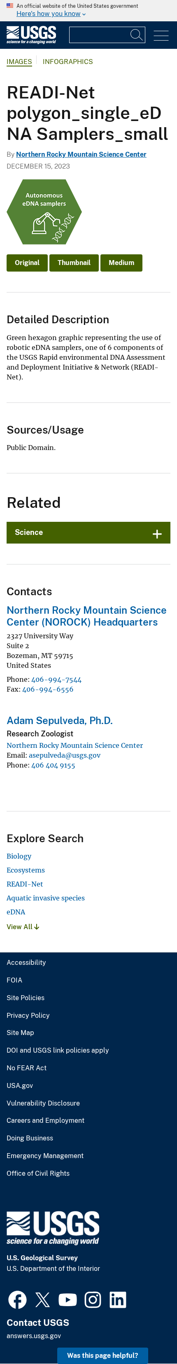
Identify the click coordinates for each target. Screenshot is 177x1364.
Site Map (20, 1033)
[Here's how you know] (88, 10)
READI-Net (25, 884)
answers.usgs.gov (34, 1336)
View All (20, 927)
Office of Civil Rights (38, 1173)
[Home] (31, 42)
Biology (19, 856)
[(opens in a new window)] (17, 1299)
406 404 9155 (53, 765)
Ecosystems (26, 870)
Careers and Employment (45, 1120)
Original (27, 263)
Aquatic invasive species (46, 898)
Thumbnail (74, 263)
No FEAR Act (27, 1068)
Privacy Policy (28, 1015)
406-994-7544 (56, 679)
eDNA (16, 912)
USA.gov (20, 1086)
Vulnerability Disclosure (43, 1103)
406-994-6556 (48, 689)
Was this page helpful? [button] (102, 1355)
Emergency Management (45, 1156)
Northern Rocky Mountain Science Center (81, 154)
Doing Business (30, 1138)
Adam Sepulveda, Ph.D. (60, 720)
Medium (121, 263)
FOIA (14, 980)
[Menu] (161, 36)
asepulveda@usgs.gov (64, 755)
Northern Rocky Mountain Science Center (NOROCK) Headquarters (87, 616)
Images (19, 62)
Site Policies (25, 998)
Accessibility (26, 962)
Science (29, 532)
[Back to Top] (147, 1334)
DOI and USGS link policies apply (58, 1050)
